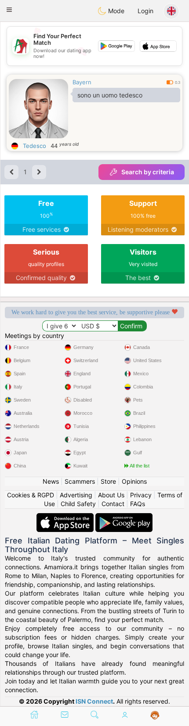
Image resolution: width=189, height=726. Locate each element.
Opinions (134, 481)
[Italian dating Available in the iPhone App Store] (65, 517)
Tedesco (34, 145)
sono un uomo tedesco (109, 95)
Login (145, 10)
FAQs (137, 503)
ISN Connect (94, 701)
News (51, 481)
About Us (111, 495)
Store (108, 481)
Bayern (82, 82)
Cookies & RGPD (30, 495)
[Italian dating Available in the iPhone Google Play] (124, 517)
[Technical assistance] (154, 715)
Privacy (141, 495)
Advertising (76, 495)
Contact (113, 503)
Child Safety (78, 503)
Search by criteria (147, 172)
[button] (9, 9)
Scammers (80, 481)
